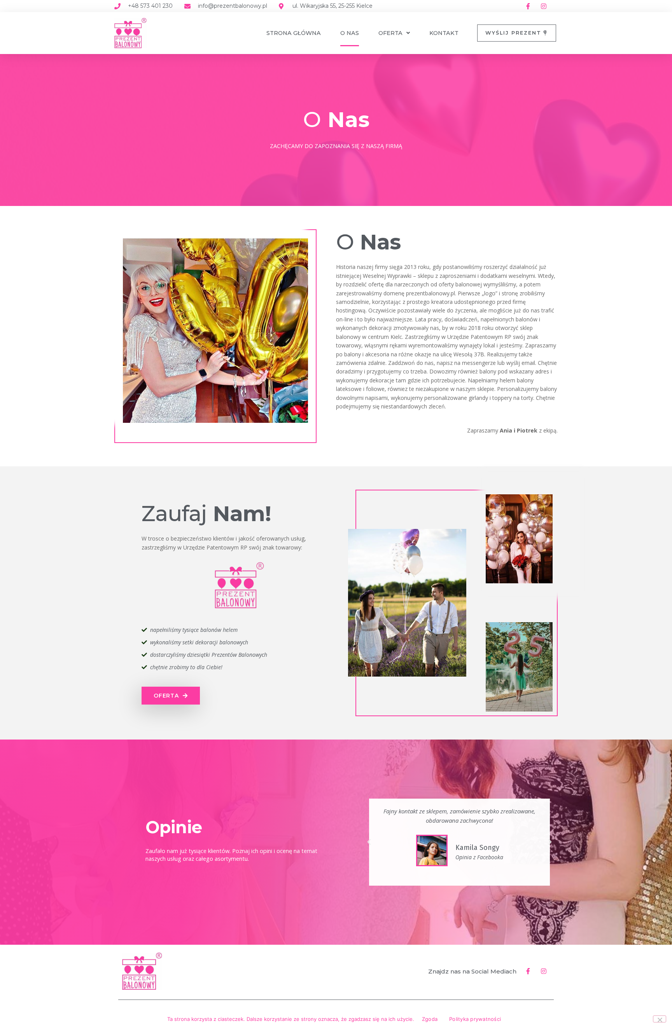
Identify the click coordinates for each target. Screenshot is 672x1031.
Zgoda (430, 1019)
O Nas (349, 33)
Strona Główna (293, 33)
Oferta (390, 33)
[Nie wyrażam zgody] (659, 1018)
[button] (369, 842)
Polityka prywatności (475, 1019)
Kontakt (443, 33)
